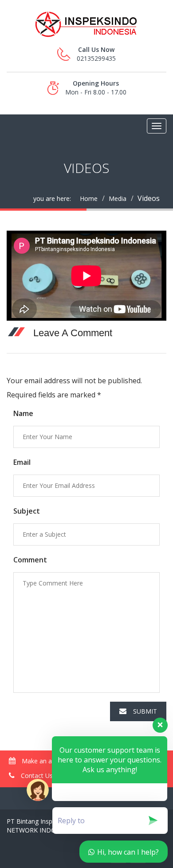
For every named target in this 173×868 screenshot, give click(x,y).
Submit (145, 711)
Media (117, 198)
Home (89, 198)
